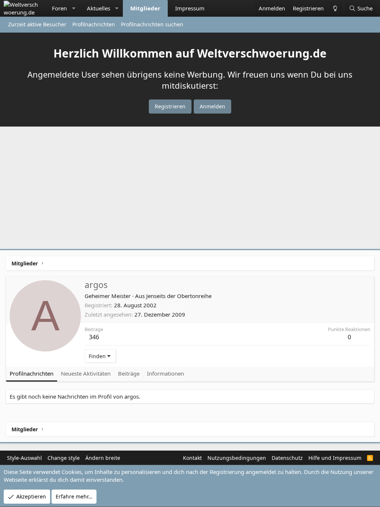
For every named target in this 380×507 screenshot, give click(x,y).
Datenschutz (287, 457)
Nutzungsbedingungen (236, 457)
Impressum (189, 8)
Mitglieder (145, 8)
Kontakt (192, 457)
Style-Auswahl (24, 457)
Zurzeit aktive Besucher (37, 24)
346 (94, 337)
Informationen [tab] (165, 373)
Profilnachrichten (93, 24)
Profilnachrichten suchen (152, 24)
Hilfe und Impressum (334, 457)
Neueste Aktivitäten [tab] (86, 373)
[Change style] (334, 8)
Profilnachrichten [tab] (31, 373)
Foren (59, 8)
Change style (64, 457)
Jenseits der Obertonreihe (179, 296)
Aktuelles (98, 8)
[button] (73, 8)
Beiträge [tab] (129, 373)
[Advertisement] (190, 190)
